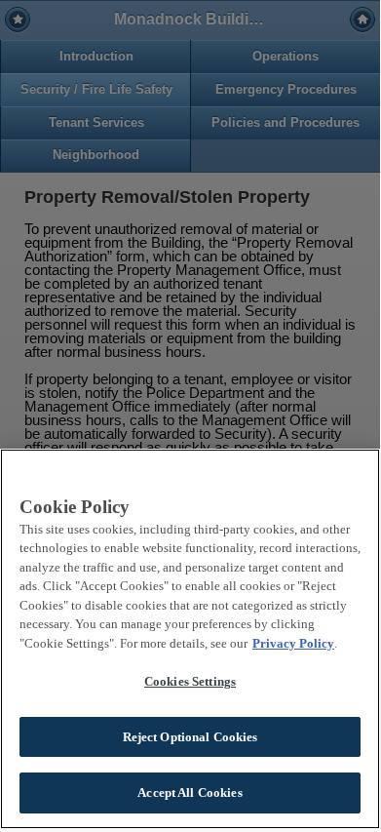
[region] (190, 639)
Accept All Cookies (189, 792)
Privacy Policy (293, 643)
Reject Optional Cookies (190, 737)
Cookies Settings (190, 681)
